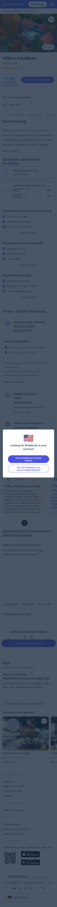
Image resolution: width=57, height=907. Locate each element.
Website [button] (13, 604)
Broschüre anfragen (39, 79)
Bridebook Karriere (13, 786)
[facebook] (24, 637)
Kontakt (50, 114)
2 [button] (31, 523)
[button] (39, 523)
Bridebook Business (14, 810)
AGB (50, 883)
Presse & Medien (12, 791)
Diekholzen (12, 63)
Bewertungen (34, 114)
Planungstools (11, 824)
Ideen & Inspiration (13, 833)
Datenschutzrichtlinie (34, 883)
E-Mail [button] (30, 604)
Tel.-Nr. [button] (47, 604)
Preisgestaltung (14, 114)
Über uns (8, 781)
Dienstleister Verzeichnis (16, 829)
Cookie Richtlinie (12, 883)
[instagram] (31, 637)
